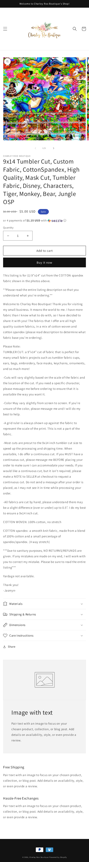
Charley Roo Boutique (39, 857)
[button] (5, 28)
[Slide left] (35, 148)
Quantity (8, 227)
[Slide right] (53, 148)
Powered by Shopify (58, 857)
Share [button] (12, 646)
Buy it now (44, 262)
